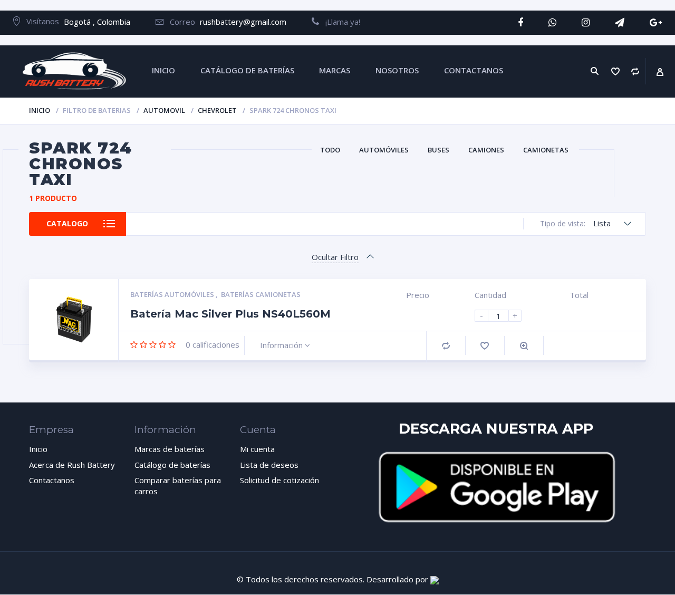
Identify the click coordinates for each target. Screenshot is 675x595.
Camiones (486, 150)
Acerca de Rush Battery (72, 464)
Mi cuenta (257, 449)
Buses (438, 150)
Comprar (446, 346)
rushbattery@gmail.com (243, 21)
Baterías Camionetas (261, 294)
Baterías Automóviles (173, 294)
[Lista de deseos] (615, 71)
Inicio (39, 110)
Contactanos (51, 480)
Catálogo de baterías (172, 464)
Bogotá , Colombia (97, 21)
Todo (330, 150)
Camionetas (545, 150)
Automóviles (384, 150)
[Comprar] (635, 71)
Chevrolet (217, 110)
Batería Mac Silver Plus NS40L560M (230, 314)
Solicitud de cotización (279, 480)
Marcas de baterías (169, 449)
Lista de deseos (269, 464)
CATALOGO (67, 223)
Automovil (164, 110)
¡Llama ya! (339, 21)
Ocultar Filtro (335, 257)
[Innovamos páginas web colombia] (434, 579)
